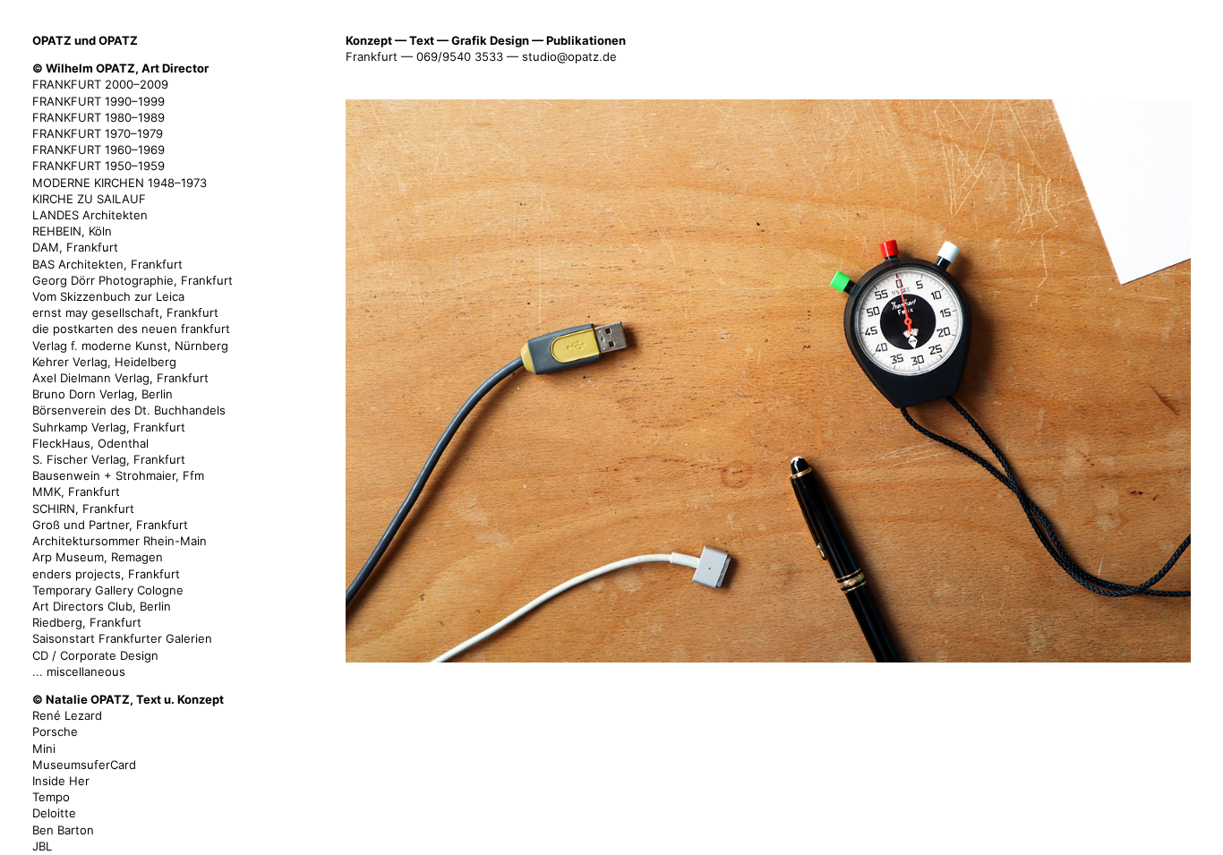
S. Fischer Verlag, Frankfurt (108, 459)
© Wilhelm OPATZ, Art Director (120, 68)
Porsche (55, 731)
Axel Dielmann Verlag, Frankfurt (120, 378)
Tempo (51, 797)
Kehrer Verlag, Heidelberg (104, 362)
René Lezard (67, 715)
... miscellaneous (78, 671)
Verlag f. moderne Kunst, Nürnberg (130, 345)
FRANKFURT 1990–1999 (98, 101)
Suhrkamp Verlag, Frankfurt (108, 427)
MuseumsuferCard (84, 764)
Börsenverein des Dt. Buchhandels (129, 410)
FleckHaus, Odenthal (90, 443)
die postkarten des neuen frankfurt (131, 328)
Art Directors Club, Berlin (101, 606)
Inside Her (61, 781)
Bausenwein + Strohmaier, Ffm (118, 475)
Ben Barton (63, 830)
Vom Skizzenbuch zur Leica (108, 296)
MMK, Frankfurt (76, 491)
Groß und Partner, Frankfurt (110, 524)
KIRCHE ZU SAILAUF (89, 199)
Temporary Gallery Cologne (108, 590)
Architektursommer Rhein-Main (119, 541)
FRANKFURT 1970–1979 (97, 133)
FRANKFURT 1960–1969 (98, 149)
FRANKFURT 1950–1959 (98, 165)
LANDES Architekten (90, 215)
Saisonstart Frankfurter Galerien (122, 638)
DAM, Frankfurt (75, 247)
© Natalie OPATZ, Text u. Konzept (128, 699)
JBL (42, 846)
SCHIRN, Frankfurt (83, 508)
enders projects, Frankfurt (106, 574)
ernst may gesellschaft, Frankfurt (125, 312)
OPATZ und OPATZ (85, 40)
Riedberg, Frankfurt (86, 622)
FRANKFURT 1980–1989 (98, 117)
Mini (44, 748)
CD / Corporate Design (95, 655)
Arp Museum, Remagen (97, 557)
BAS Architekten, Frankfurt (107, 264)
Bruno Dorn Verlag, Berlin (102, 394)
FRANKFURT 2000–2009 (100, 84)
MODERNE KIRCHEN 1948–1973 (119, 182)
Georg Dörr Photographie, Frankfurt (132, 280)
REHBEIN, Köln (72, 231)
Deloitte (54, 813)
